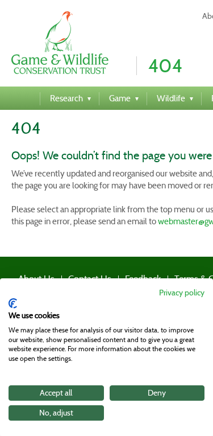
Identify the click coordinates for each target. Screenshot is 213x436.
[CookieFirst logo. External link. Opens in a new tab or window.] (13, 303)
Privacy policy (181, 293)
